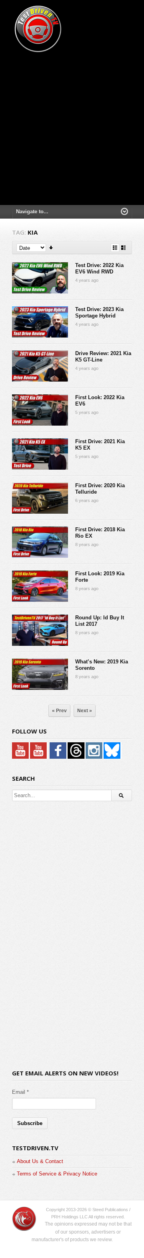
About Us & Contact (40, 1161)
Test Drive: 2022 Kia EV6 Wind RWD (99, 268)
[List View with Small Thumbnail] (115, 247)
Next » (84, 710)
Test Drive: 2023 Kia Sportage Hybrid (99, 312)
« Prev (59, 710)
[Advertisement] (72, 126)
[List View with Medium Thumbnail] (123, 247)
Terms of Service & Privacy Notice (57, 1174)
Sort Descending (51, 247)
